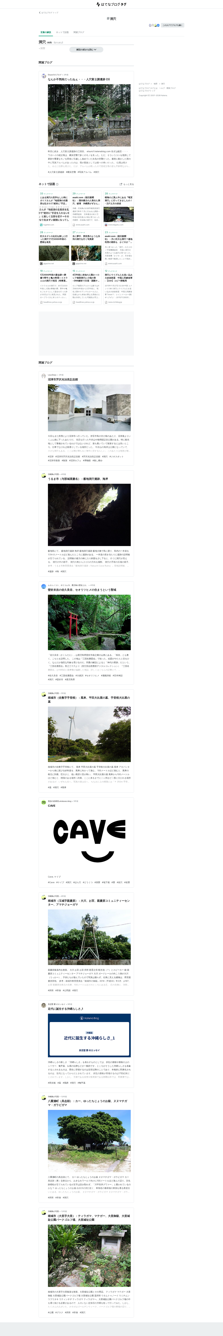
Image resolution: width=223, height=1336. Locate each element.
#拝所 (51, 990)
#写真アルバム (85, 172)
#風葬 (65, 1082)
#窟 (113, 882)
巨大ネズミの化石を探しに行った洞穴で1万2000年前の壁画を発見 (54, 239)
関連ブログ (79, 32)
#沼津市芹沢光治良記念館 (67, 456)
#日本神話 (118, 675)
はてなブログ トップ (49, 12)
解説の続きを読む (84, 49)
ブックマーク (46, 193)
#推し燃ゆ (97, 460)
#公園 (51, 1312)
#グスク (59, 1312)
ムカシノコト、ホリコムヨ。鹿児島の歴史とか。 (68, 585)
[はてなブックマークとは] (57, 184)
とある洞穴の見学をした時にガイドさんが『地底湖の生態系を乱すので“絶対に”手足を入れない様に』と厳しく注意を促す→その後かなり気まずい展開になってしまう (54, 200)
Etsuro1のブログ (54, 75)
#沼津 (51, 456)
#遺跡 (51, 571)
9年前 (70, 1004)
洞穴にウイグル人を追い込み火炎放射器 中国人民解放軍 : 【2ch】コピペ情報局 (118, 277)
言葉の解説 (46, 32)
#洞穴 (96, 172)
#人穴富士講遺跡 (56, 172)
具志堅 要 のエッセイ (56, 1004)
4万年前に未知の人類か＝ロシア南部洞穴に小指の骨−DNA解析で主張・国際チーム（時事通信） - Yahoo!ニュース (86, 277)
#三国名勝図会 (67, 675)
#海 (57, 571)
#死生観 (52, 1082)
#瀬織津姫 (106, 675)
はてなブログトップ (147, 91)
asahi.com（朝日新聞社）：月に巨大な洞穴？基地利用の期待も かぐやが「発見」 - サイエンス (118, 239)
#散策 (64, 460)
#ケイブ (60, 882)
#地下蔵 (106, 882)
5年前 (63, 693)
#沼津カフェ (75, 460)
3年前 (61, 375)
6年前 (63, 896)
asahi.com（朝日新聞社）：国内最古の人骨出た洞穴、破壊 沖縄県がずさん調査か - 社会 (86, 200)
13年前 (64, 1211)
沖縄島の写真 (53, 474)
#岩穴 (119, 882)
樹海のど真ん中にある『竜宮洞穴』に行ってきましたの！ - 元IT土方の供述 (118, 200)
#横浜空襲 (71, 172)
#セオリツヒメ (92, 675)
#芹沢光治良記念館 (91, 456)
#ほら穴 (77, 882)
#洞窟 (97, 882)
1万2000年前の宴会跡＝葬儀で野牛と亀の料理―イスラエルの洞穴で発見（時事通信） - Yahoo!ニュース (54, 277)
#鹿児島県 (70, 679)
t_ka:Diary (52, 375)
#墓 (49, 787)
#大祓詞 (79, 675)
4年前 (63, 474)
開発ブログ (171, 88)
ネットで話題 (62, 32)
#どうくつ (88, 882)
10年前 (64, 1096)
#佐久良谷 (53, 675)
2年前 (66, 75)
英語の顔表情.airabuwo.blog (59, 801)
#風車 (63, 787)
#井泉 (58, 990)
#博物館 (87, 460)
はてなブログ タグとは (148, 88)
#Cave (51, 882)
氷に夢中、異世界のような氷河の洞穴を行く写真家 (86, 237)
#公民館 (67, 990)
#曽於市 (59, 679)
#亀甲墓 (81, 1082)
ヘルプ (162, 88)
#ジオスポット (117, 456)
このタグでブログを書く (173, 25)
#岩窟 (127, 882)
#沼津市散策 (54, 460)
